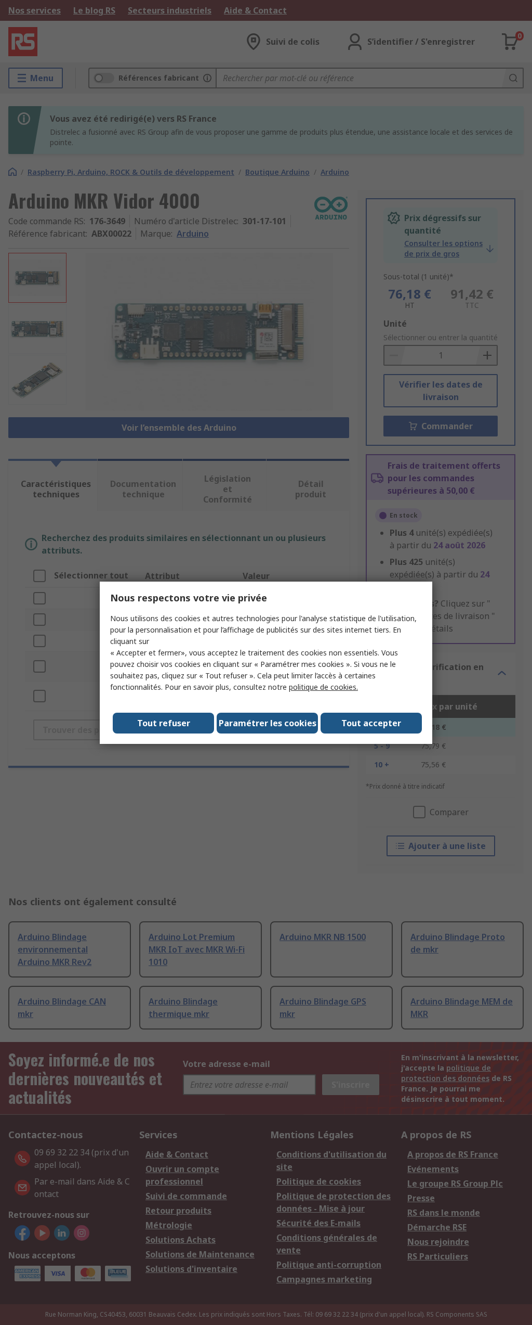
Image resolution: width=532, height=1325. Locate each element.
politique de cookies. (323, 687)
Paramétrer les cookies (267, 723)
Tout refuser (163, 723)
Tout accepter (371, 723)
